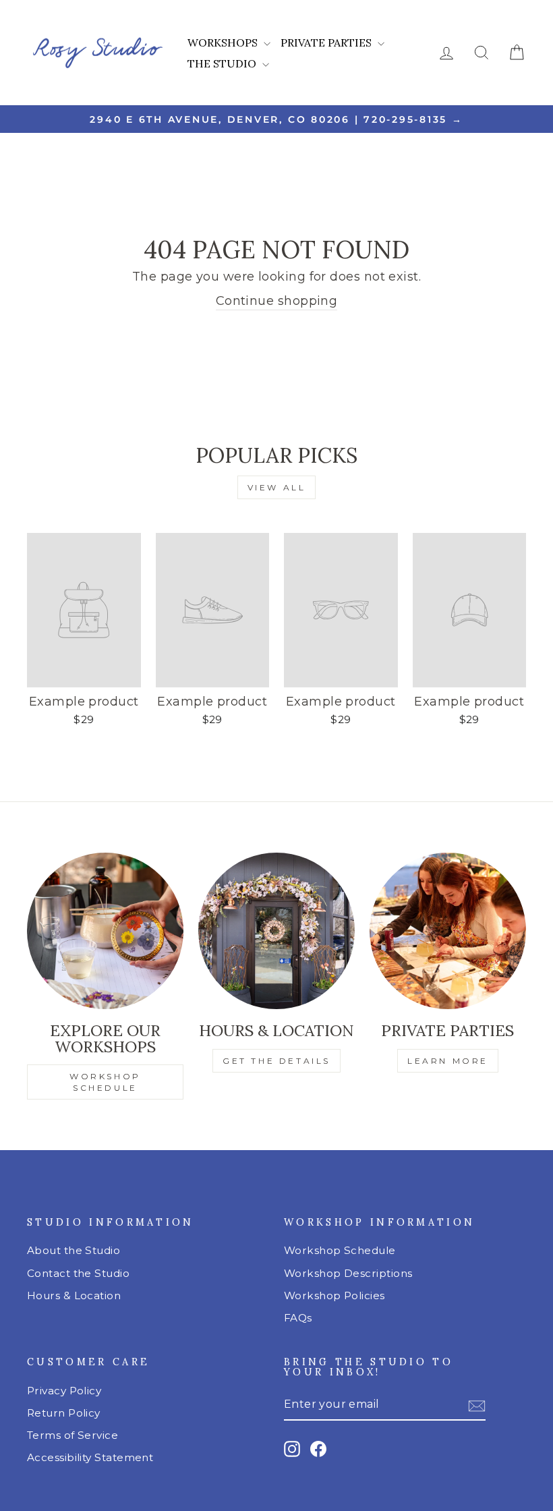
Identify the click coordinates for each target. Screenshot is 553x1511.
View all (277, 487)
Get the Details (276, 1061)
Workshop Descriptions (348, 1273)
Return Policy (63, 1412)
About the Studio (73, 1250)
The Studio (223, 63)
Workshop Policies (334, 1295)
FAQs (298, 1317)
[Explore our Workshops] (105, 931)
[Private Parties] (448, 931)
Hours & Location (74, 1295)
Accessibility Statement (90, 1457)
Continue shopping (277, 300)
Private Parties (327, 42)
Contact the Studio (78, 1273)
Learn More (447, 1061)
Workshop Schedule (105, 1082)
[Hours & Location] (276, 931)
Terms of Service (72, 1435)
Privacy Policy (64, 1390)
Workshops (223, 42)
